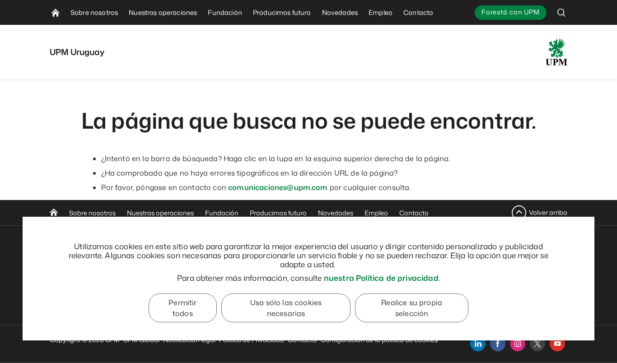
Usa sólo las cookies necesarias (286, 308)
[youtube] (557, 343)
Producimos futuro (278, 213)
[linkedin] (478, 343)
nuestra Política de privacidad (381, 277)
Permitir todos (182, 308)
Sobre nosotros (92, 213)
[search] (561, 12)
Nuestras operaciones (160, 213)
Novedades (335, 213)
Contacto (414, 213)
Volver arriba (548, 212)
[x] (537, 343)
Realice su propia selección (411, 308)
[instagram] (517, 343)
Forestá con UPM (510, 12)
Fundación (221, 213)
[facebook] (497, 343)
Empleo (376, 213)
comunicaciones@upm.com (278, 187)
